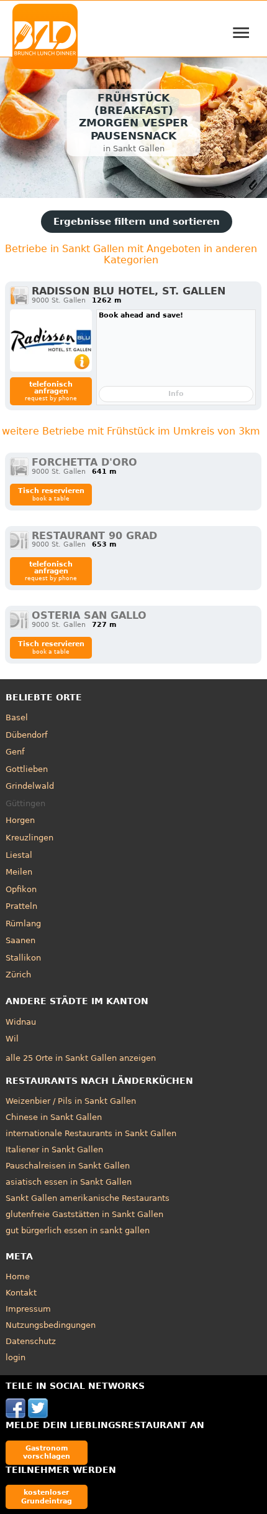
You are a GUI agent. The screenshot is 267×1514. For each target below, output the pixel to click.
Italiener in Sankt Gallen (54, 1149)
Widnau (21, 1022)
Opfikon (21, 889)
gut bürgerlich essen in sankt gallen (78, 1230)
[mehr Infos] (51, 340)
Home (18, 1276)
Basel (17, 717)
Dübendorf (27, 735)
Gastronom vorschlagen (46, 1452)
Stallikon (23, 957)
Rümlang (23, 923)
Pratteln (21, 906)
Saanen (20, 940)
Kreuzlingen (29, 837)
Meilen (19, 872)
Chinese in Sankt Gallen (54, 1117)
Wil (12, 1038)
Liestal (19, 855)
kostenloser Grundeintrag (46, 1496)
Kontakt (21, 1292)
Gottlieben (27, 769)
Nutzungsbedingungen (51, 1325)
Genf (15, 751)
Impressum (28, 1309)
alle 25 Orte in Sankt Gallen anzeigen (81, 1058)
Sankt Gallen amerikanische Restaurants (88, 1198)
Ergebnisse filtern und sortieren (136, 221)
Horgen (20, 820)
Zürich (18, 974)
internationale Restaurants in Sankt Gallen (91, 1133)
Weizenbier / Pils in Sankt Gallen (71, 1101)
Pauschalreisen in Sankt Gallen (68, 1165)
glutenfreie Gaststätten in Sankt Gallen (84, 1214)
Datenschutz (31, 1341)
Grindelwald (30, 786)
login (15, 1357)
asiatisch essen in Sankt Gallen (69, 1182)
